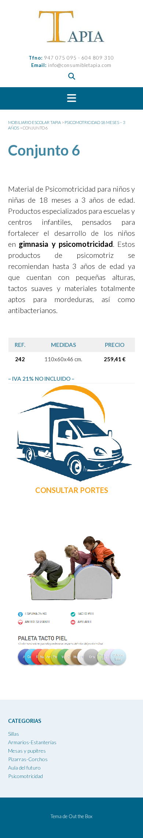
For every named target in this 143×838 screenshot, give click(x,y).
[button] (71, 98)
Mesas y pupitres (27, 751)
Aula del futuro (24, 767)
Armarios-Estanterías (32, 742)
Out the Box (80, 816)
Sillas (13, 734)
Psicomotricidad (25, 776)
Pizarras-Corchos (28, 759)
